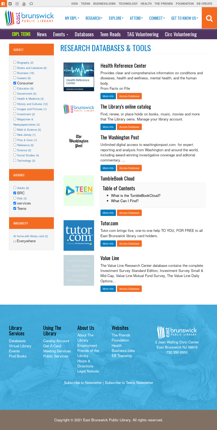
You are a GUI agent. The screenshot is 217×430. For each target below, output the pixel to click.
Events (59, 34)
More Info (108, 96)
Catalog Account (56, 340)
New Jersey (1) (26, 135)
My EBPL (71, 18)
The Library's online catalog (125, 106)
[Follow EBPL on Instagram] (17, 3)
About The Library (85, 337)
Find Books (18, 356)
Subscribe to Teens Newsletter (129, 382)
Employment (87, 345)
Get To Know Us (183, 18)
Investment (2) (26, 114)
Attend (135, 18)
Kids (74, 3)
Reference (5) (25, 145)
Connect (156, 18)
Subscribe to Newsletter (83, 382)
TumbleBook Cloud (117, 178)
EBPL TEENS (21, 34)
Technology (128, 3)
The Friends (163, 3)
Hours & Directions (85, 363)
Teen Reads (110, 34)
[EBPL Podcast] (31, 3)
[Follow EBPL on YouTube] (24, 3)
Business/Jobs (104, 3)
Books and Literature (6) (32, 68)
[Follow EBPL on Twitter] (10, 3)
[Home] (29, 18)
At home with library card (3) (30, 236)
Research (93, 18)
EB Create (204, 3)
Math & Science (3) (29, 129)
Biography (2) (25, 62)
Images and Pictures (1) (32, 109)
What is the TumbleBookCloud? (135, 195)
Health (146, 3)
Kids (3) (22, 198)
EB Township (122, 355)
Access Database (129, 96)
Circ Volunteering (181, 34)
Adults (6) (23, 188)
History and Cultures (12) (32, 104)
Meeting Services (57, 350)
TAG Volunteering (143, 34)
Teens (85, 3)
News (42, 34)
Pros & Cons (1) (27, 140)
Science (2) (24, 150)
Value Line (109, 258)
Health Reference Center (123, 65)
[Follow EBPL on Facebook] (3, 3)
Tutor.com (109, 223)
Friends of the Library (88, 353)
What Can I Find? (125, 200)
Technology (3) (26, 160)
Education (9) (25, 88)
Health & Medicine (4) (30, 99)
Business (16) (25, 73)
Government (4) (26, 93)
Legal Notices (88, 371)
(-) (15, 241)
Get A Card (52, 345)
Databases (84, 34)
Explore (115, 18)
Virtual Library (20, 345)
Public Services (55, 356)
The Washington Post (119, 137)
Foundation (185, 3)
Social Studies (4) (28, 155)
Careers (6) (24, 78)
